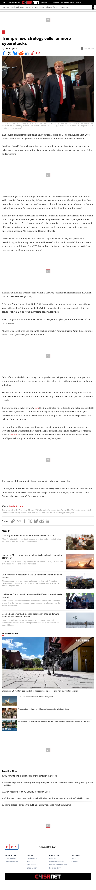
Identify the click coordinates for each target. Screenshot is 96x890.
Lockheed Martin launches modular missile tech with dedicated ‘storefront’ (32, 556)
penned (13, 434)
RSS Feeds (31, 864)
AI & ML (44, 2)
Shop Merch (32, 867)
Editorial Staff (54, 867)
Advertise (53, 858)
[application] (48, 663)
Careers (75, 861)
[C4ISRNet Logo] (30, 2)
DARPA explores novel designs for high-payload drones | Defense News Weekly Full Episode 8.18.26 (54, 721)
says (36, 408)
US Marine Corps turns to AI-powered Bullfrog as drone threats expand (32, 595)
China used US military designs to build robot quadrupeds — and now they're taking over (40, 690)
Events (29, 861)
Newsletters (32, 858)
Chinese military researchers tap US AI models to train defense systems (32, 576)
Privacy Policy (10, 858)
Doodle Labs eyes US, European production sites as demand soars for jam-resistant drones (30, 615)
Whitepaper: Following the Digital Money (50, 7)
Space (78, 2)
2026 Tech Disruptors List (21, 7)
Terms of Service (11, 861)
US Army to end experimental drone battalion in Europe (28, 535)
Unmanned (54, 2)
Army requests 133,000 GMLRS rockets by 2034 (35, 697)
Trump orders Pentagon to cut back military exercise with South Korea (43, 709)
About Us (75, 858)
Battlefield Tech (67, 2)
